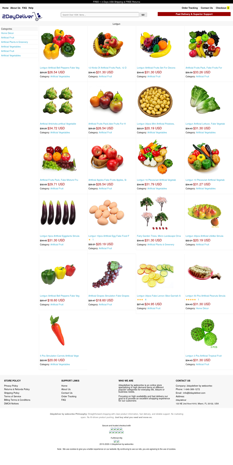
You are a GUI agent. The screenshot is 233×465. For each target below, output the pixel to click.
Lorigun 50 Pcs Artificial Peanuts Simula (205, 295)
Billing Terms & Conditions (17, 399)
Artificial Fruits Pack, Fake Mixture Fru (59, 179)
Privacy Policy (11, 385)
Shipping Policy (12, 392)
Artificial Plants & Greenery (14, 41)
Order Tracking (190, 7)
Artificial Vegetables (11, 46)
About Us (15, 7)
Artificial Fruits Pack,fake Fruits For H (107, 123)
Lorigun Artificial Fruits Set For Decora (156, 67)
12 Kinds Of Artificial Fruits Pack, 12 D (107, 67)
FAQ (24, 7)
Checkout (221, 7)
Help (31, 7)
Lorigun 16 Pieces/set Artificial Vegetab (156, 179)
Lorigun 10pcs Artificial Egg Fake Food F (108, 235)
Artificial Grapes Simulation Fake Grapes (108, 295)
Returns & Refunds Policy (17, 389)
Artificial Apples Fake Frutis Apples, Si (107, 179)
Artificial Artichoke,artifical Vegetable (58, 123)
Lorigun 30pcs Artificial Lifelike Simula (204, 235)
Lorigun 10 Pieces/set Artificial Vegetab (205, 179)
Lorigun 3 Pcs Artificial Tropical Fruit (204, 355)
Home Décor (7, 33)
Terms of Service (12, 396)
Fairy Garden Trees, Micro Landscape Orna (159, 235)
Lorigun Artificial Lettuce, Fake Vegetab (205, 123)
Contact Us (207, 7)
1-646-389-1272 (192, 389)
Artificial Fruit (7, 37)
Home (5, 7)
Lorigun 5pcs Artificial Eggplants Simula (59, 235)
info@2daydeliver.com (194, 392)
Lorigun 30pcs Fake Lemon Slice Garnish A (159, 295)
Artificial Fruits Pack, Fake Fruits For (204, 67)
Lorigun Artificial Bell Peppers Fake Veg (59, 67)
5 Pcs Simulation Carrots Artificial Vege (59, 355)
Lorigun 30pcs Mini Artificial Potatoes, (156, 123)
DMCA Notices (11, 403)
